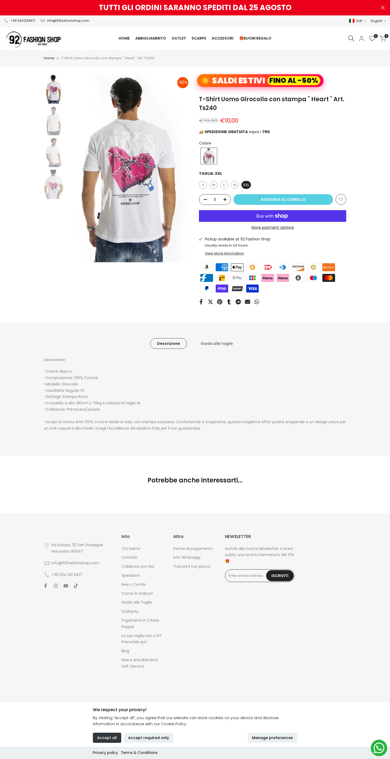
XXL (246, 185)
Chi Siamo (131, 548)
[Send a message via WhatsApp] (379, 748)
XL (236, 185)
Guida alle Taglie (137, 602)
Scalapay (130, 611)
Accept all (107, 737)
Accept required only (148, 737)
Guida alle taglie (217, 343)
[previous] (76, 168)
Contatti (129, 557)
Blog (125, 651)
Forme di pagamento (193, 548)
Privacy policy (105, 752)
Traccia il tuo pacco (191, 566)
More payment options (273, 227)
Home (49, 58)
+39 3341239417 (22, 20)
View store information (224, 253)
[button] (208, 155)
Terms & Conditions (139, 752)
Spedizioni (131, 575)
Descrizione (168, 343)
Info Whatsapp (187, 557)
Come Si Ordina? (137, 593)
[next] (180, 168)
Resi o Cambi (134, 584)
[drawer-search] (351, 38)
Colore (205, 143)
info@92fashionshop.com (68, 20)
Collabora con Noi (138, 566)
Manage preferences (272, 737)
